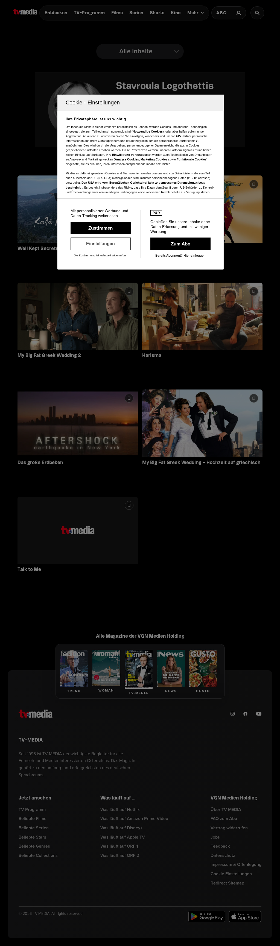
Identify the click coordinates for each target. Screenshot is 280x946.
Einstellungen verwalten (101, 244)
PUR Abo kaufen (180, 244)
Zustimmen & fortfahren (101, 228)
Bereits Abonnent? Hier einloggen (180, 255)
